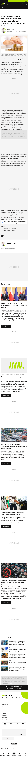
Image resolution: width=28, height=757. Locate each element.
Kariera (3, 706)
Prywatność (4, 719)
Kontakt (4, 711)
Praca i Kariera (24, 7)
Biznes (18, 7)
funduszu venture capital (15, 110)
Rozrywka (4, 713)
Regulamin (4, 717)
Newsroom (4, 715)
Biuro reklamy (5, 704)
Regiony (13, 7)
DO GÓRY (13, 743)
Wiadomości (7, 7)
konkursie (14, 210)
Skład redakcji (5, 708)
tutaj (11, 137)
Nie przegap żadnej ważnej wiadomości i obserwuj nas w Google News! (15, 222)
